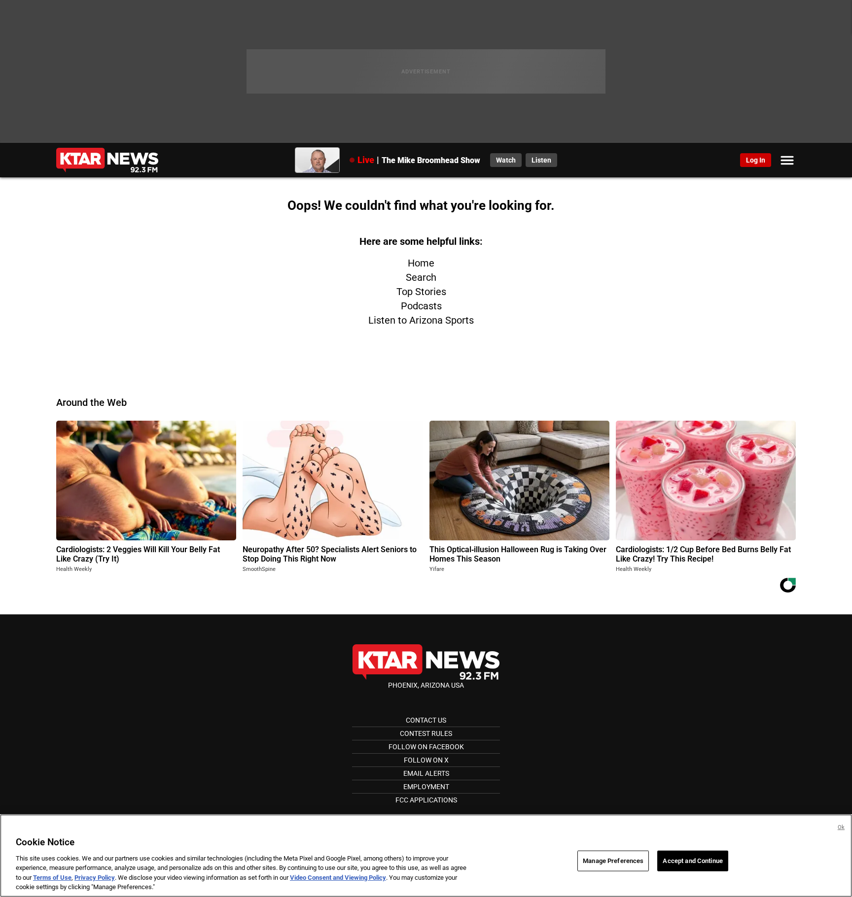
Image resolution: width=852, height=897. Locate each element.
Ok (841, 827)
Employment (426, 787)
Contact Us (426, 720)
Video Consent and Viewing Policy (338, 877)
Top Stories (421, 292)
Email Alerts (426, 773)
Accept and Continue (692, 860)
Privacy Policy (94, 877)
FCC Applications (426, 800)
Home (421, 263)
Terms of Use (52, 877)
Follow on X (426, 760)
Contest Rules (426, 733)
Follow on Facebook (426, 747)
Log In (755, 160)
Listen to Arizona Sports (421, 320)
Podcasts (421, 306)
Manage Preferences (613, 860)
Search (421, 277)
